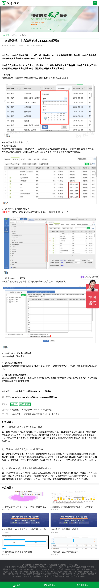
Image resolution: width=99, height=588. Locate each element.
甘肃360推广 (87, 569)
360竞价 (36, 569)
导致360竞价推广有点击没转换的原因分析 (25, 449)
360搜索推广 (22, 35)
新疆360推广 (60, 576)
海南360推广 (35, 572)
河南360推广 (68, 572)
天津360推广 (50, 576)
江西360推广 (16, 574)
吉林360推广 (27, 574)
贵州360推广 (25, 572)
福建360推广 (76, 569)
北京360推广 (55, 569)
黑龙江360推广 (57, 572)
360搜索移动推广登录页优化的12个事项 (24, 427)
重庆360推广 (66, 569)
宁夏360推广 (60, 574)
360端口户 (24, 567)
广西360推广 (14, 572)
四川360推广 (39, 576)
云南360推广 (81, 576)
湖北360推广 (79, 572)
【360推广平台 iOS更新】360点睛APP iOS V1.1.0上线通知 (34, 414)
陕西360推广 (29, 576)
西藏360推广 (70, 576)
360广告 (23, 569)
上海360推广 (91, 574)
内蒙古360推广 (49, 574)
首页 (13, 35)
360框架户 (34, 567)
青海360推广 (70, 574)
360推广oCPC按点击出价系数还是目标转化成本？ (28, 468)
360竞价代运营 (46, 567)
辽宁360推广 (37, 574)
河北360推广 (46, 572)
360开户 (29, 569)
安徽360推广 (45, 569)
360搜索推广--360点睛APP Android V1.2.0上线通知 (31, 410)
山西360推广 (18, 576)
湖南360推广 (89, 572)
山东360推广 (81, 574)
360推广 (14, 404)
